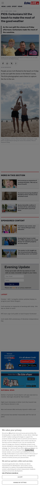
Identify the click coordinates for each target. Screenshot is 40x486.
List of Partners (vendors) (10, 473)
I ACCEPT (20, 477)
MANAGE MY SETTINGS (20, 482)
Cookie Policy (29, 450)
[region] (20, 456)
